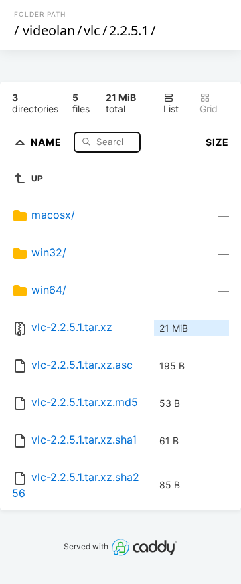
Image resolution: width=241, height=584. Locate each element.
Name (47, 141)
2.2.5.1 (129, 30)
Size (217, 142)
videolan (49, 30)
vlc (92, 30)
